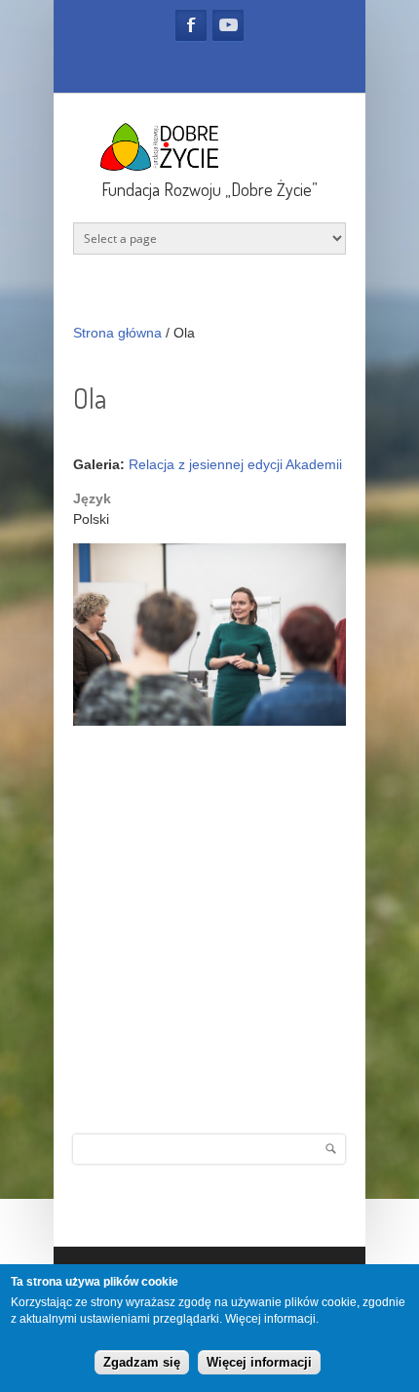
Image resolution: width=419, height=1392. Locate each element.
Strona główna (117, 332)
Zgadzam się (141, 1362)
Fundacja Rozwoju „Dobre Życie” (209, 189)
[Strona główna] (210, 166)
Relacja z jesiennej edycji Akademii (235, 464)
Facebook (191, 25)
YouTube (228, 25)
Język (92, 498)
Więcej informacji (270, 1319)
